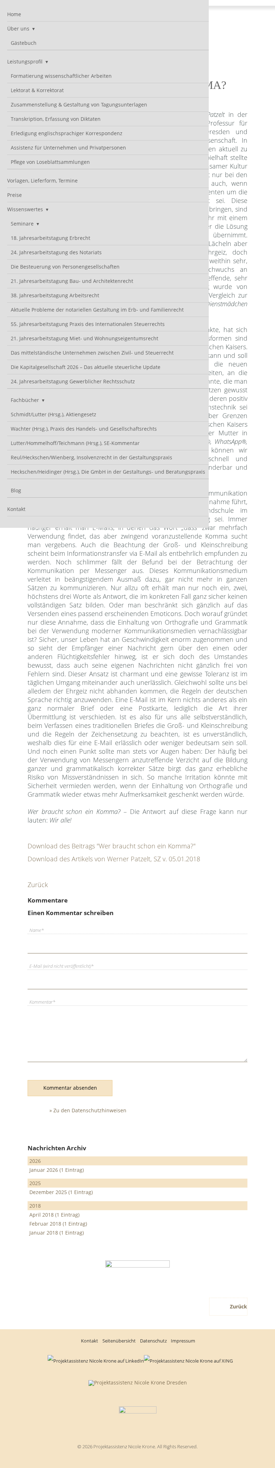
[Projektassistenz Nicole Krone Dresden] (137, 1382)
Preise (14, 194)
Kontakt (16, 509)
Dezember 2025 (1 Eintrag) (61, 1192)
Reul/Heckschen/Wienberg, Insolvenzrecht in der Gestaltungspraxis (91, 457)
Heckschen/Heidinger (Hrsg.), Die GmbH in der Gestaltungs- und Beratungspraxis (108, 471)
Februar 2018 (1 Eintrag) (58, 1223)
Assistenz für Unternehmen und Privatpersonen (68, 147)
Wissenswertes (25, 209)
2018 (35, 1205)
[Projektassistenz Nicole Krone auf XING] (188, 1361)
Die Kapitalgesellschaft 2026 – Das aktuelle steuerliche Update (85, 367)
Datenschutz (153, 1340)
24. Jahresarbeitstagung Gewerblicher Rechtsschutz (73, 381)
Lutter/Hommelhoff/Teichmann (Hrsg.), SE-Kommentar (75, 443)
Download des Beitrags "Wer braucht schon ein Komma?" (112, 846)
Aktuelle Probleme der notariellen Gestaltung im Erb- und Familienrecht (97, 309)
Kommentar (42, 1001)
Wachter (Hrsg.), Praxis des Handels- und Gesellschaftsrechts (84, 428)
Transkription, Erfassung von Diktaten (56, 118)
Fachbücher (25, 400)
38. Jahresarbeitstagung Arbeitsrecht (55, 295)
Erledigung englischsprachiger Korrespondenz (66, 133)
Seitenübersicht (119, 1340)
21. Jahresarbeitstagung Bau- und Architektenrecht (72, 281)
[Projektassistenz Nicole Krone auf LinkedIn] (96, 1361)
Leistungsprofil (25, 61)
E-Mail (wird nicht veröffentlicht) (61, 965)
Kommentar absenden (70, 1087)
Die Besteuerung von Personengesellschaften (65, 266)
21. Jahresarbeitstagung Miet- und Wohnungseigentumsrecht (84, 338)
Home (14, 14)
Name (38, 930)
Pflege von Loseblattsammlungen (50, 161)
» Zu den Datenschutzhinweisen (87, 1110)
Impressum (183, 1340)
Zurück (38, 884)
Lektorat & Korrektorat (37, 90)
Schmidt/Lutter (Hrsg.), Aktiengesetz (53, 414)
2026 (35, 1160)
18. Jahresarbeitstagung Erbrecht (50, 238)
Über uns (18, 28)
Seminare (22, 223)
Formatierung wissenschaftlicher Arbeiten (61, 75)
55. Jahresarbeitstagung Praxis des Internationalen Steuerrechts (88, 324)
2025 (35, 1183)
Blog (16, 490)
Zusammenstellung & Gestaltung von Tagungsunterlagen (79, 104)
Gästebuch (24, 42)
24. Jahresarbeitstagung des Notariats (56, 252)
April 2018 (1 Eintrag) (54, 1214)
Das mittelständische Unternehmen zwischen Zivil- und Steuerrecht (92, 352)
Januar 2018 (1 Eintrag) (56, 1232)
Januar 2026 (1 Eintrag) (56, 1169)
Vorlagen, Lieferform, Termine (42, 180)
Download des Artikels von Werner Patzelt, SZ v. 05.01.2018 (114, 858)
